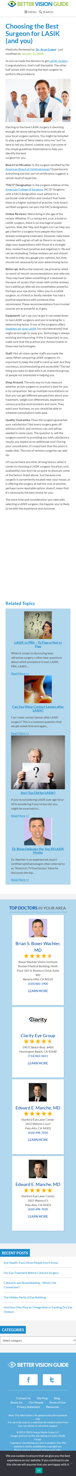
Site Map (42, 1398)
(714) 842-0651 (38, 1056)
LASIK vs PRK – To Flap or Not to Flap (38, 644)
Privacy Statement (28, 1407)
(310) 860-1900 (38, 983)
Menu (32, 12)
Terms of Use (57, 1402)
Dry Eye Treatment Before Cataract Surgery (31, 1272)
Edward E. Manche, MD (37, 1107)
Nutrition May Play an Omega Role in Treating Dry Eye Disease (38, 1309)
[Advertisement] (38, 559)
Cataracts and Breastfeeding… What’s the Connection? (30, 1285)
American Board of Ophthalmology (28, 169)
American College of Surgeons (24, 189)
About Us (16, 1402)
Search (48, 12)
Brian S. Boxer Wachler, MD (37, 947)
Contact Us (23, 1398)
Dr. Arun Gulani (46, 49)
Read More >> (20, 673)
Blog (57, 1398)
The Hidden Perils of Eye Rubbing (25, 1297)
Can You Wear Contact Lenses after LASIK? (38, 708)
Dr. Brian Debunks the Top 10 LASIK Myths (38, 851)
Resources (52, 1407)
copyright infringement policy (46, 1450)
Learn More (38, 991)
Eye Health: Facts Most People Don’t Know (31, 1262)
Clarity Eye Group (38, 1035)
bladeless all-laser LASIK (21, 328)
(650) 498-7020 (38, 1132)
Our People (36, 1402)
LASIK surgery (58, 61)
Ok (39, 1470)
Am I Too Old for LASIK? (38, 793)
